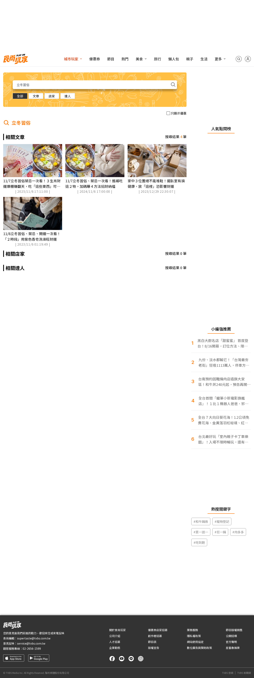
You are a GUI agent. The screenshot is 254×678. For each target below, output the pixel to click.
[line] (131, 659)
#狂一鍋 (220, 532)
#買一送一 (200, 532)
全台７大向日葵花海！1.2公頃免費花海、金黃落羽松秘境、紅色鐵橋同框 (223, 420)
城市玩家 (71, 58)
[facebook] (112, 659)
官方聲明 (231, 642)
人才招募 (114, 642)
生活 (204, 58)
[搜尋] (239, 59)
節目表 (152, 642)
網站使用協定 (195, 642)
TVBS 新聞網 (244, 672)
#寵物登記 (222, 521)
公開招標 (231, 636)
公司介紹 (114, 636)
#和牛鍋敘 (200, 521)
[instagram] (141, 659)
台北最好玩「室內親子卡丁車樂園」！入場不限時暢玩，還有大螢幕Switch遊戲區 (223, 439)
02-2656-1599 (32, 648)
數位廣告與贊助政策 (199, 648)
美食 (139, 58)
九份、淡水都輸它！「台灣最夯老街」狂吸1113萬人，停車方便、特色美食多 (223, 362)
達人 (67, 96)
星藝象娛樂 (233, 648)
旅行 (157, 58)
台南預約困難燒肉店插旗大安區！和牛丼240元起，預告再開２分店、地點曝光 (224, 381)
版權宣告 (153, 648)
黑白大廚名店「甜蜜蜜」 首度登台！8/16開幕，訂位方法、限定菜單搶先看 (222, 343)
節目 (110, 58)
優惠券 (94, 58)
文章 (36, 96)
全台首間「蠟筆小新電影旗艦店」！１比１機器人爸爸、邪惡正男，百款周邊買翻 (223, 400)
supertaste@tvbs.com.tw (33, 638)
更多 (218, 58)
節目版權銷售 (234, 630)
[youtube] (122, 659)
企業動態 (114, 648)
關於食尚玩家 (117, 630)
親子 (189, 58)
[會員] (248, 59)
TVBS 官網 (227, 672)
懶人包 (173, 58)
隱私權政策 (194, 636)
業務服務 (192, 630)
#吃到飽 (199, 542)
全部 (20, 96)
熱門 (125, 58)
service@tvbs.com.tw (31, 643)
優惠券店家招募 (157, 630)
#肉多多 (238, 532)
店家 (52, 96)
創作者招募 (155, 636)
